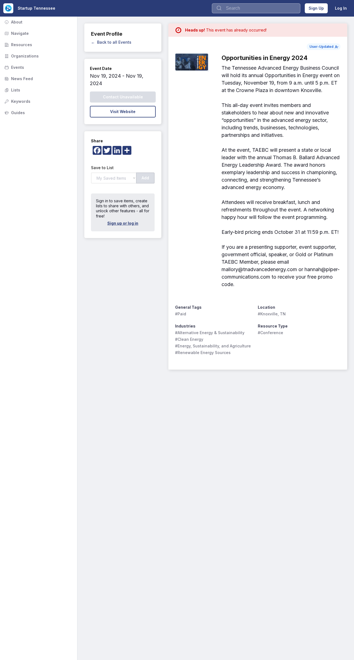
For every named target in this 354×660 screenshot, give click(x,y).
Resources (17, 44)
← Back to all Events (111, 42)
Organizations (21, 56)
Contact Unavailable (123, 97)
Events (13, 67)
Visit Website (123, 111)
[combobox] (256, 8)
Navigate (16, 33)
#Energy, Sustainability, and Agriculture (213, 346)
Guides (14, 112)
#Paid (180, 313)
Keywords (16, 101)
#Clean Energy (189, 339)
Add (145, 178)
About (12, 22)
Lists (11, 90)
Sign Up (316, 8)
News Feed (18, 78)
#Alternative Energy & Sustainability (209, 332)
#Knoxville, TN (272, 313)
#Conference (270, 332)
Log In (341, 8)
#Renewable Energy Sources (203, 352)
